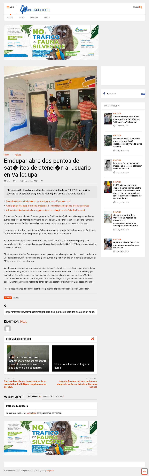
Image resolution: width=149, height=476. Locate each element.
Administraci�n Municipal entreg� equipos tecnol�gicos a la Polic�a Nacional (45, 210)
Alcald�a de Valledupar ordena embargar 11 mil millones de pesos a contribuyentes (47, 206)
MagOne (50, 471)
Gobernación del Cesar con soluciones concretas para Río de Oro (126, 245)
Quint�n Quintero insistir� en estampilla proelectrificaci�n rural (38, 201)
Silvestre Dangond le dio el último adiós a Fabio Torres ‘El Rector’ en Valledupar (126, 119)
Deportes (34, 18)
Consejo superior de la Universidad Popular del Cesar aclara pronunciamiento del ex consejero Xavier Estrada (125, 220)
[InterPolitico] (33, 12)
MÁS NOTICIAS (112, 106)
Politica (10, 18)
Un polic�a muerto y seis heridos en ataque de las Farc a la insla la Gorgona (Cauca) (77, 384)
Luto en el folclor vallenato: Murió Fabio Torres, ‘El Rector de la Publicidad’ (127, 166)
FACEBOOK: (48, 396)
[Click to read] (73, 358)
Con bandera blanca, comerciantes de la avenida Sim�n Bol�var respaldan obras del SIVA (25, 384)
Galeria (22, 18)
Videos (47, 18)
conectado (31, 413)
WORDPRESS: (34, 397)
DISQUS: (60, 396)
